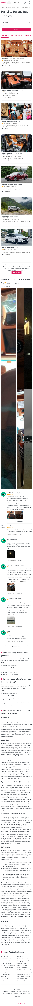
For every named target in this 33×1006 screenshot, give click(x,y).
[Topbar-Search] (9, 2)
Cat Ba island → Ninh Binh (7, 967)
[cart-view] (21, 2)
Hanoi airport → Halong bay (8, 965)
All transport (5, 35)
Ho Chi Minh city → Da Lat (23, 974)
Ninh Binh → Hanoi (21, 963)
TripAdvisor (19, 521)
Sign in (25, 2)
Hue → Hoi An (4, 978)
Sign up (30, 2)
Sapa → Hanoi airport (22, 958)
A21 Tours (19, 534)
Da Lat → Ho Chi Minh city (23, 976)
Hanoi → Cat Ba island (6, 963)
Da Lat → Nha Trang (22, 978)
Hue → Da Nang (5, 969)
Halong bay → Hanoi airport (24, 961)
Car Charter (18, 35)
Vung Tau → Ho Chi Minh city (24, 972)
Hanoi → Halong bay (6, 961)
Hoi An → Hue (4, 981)
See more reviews (16, 646)
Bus (12, 35)
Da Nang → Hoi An (5, 974)
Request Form (16, 272)
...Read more (22, 509)
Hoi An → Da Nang (5, 976)
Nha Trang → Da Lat (22, 981)
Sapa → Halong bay (22, 967)
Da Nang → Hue (5, 972)
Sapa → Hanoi (20, 956)
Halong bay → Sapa (22, 965)
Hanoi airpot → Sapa (6, 958)
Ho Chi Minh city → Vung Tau (24, 969)
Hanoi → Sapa (4, 956)
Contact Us (16, 996)
